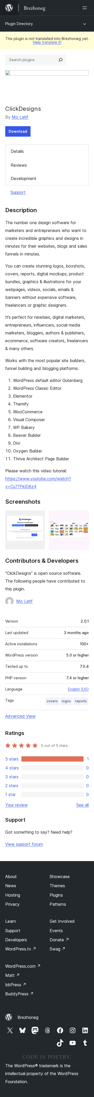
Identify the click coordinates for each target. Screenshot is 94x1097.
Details (17, 151)
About (11, 876)
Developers (16, 939)
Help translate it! (47, 42)
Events (56, 930)
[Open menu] (85, 8)
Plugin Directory (19, 23)
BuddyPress (19, 993)
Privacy (12, 904)
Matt (12, 975)
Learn (10, 921)
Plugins (56, 895)
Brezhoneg (27, 1017)
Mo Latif (20, 117)
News (10, 885)
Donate (59, 939)
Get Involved (62, 921)
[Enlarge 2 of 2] (81, 517)
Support (18, 192)
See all (82, 805)
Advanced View (20, 716)
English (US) (78, 689)
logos (66, 701)
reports (81, 701)
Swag (58, 948)
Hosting (12, 895)
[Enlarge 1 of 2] (37, 517)
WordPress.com (23, 966)
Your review (16, 805)
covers (52, 701)
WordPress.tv (20, 948)
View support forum (24, 844)
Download (18, 131)
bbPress (15, 984)
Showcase (60, 876)
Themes (57, 885)
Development (23, 178)
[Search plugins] (60, 60)
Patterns (58, 904)
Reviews (19, 165)
